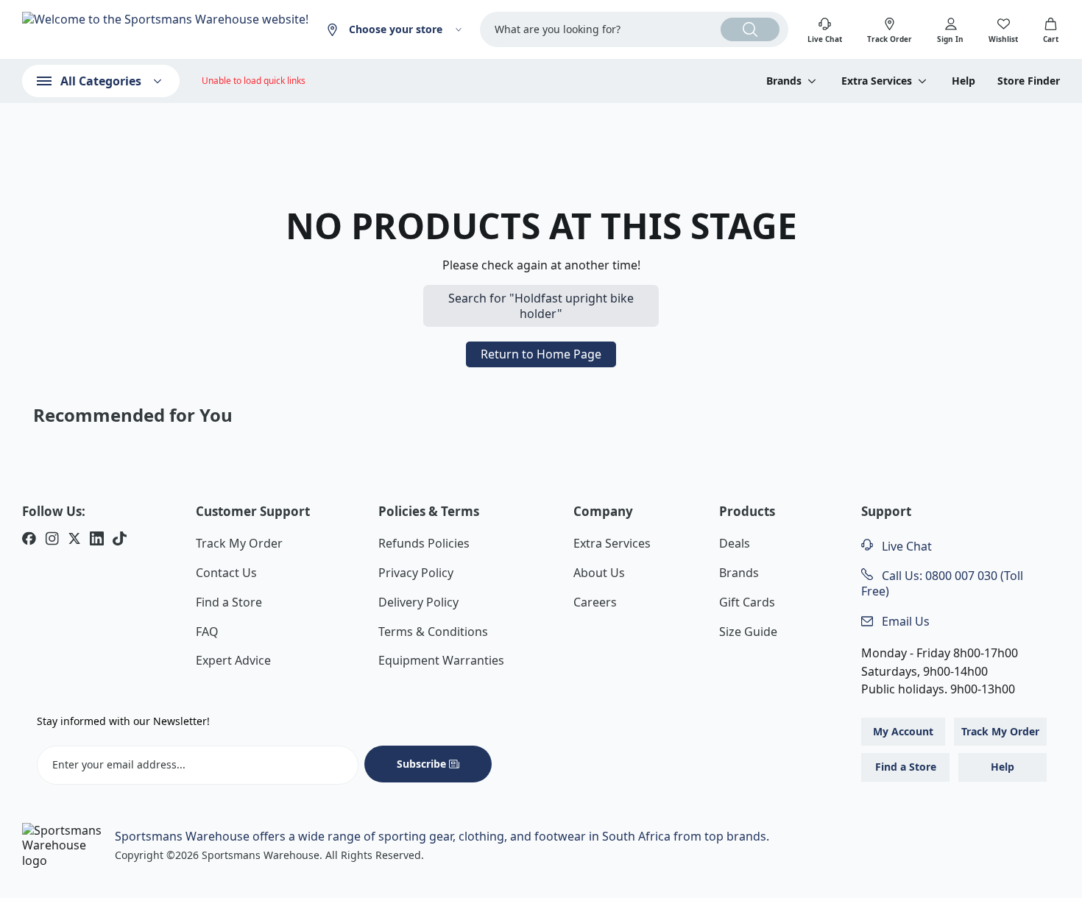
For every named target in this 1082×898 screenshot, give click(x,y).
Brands (739, 573)
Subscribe (421, 764)
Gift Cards (747, 602)
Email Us (904, 621)
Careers (595, 602)
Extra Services (612, 543)
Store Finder (1028, 81)
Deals (734, 543)
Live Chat (905, 546)
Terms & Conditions (433, 631)
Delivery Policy (418, 602)
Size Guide (748, 631)
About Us (599, 573)
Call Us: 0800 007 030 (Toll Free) (942, 583)
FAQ (207, 631)
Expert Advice (233, 660)
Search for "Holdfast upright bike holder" (541, 306)
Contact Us (226, 573)
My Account (903, 731)
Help (963, 81)
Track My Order (239, 543)
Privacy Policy (415, 573)
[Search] (750, 29)
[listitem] (29, 540)
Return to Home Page (541, 354)
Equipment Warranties (441, 660)
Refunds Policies (424, 543)
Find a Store (229, 602)
